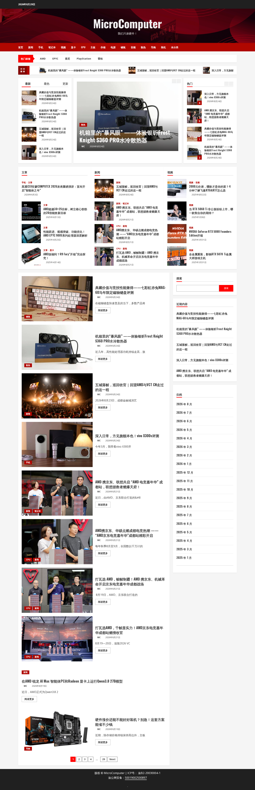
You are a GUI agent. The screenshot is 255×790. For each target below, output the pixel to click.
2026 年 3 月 (184, 447)
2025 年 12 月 (184, 472)
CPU (83, 47)
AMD (43, 58)
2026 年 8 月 (184, 404)
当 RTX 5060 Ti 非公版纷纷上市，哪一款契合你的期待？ (176, 211)
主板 (93, 47)
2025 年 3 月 (184, 549)
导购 (153, 47)
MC (83, 146)
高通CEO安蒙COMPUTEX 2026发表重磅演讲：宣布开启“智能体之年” (53, 188)
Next (112, 759)
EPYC (55, 58)
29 (103, 759)
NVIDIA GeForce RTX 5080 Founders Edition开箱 (176, 233)
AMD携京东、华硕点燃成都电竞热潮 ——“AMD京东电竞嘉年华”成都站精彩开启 (104, 233)
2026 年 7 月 (184, 412)
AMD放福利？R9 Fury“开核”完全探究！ (31, 256)
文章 (30, 183)
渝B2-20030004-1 (149, 773)
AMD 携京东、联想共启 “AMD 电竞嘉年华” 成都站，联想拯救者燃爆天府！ (194, 97)
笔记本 (52, 47)
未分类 (174, 47)
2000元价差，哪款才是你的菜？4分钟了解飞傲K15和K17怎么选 (176, 188)
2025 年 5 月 (184, 532)
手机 (40, 47)
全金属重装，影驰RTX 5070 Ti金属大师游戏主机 (176, 256)
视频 (63, 47)
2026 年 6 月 (184, 421)
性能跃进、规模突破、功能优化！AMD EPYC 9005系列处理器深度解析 (31, 233)
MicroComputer (127, 23)
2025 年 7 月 (184, 515)
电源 (113, 47)
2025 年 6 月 (184, 524)
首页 (20, 47)
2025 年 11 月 (184, 481)
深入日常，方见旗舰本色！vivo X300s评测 (204, 70)
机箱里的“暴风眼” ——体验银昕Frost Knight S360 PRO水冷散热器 (54, 70)
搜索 (179, 278)
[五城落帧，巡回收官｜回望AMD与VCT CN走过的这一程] (127, 116)
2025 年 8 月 (184, 506)
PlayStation (84, 58)
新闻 (30, 47)
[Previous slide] (174, 81)
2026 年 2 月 (184, 455)
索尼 (67, 58)
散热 (143, 47)
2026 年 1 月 (184, 464)
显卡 (73, 47)
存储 (103, 47)
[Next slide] (179, 81)
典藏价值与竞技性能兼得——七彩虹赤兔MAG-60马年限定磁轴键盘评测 (194, 115)
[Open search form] (236, 47)
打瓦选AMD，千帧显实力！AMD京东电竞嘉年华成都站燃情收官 (57, 638)
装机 (163, 47)
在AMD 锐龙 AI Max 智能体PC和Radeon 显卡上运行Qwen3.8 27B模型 (72, 681)
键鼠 (123, 47)
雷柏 (100, 58)
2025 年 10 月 (184, 489)
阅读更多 (104, 310)
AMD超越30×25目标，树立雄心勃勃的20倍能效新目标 (31, 211)
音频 (133, 47)
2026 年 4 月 (184, 438)
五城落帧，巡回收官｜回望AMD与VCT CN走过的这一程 (135, 70)
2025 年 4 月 (184, 541)
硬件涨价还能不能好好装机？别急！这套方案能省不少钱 (57, 730)
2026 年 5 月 (184, 430)
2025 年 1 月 (184, 558)
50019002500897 (136, 778)
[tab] (26, 84)
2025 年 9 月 (184, 498)
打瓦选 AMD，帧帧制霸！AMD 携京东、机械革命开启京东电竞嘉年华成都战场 (104, 256)
